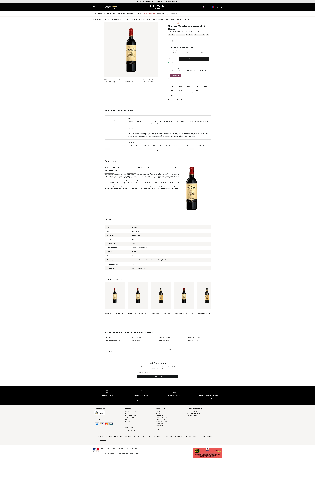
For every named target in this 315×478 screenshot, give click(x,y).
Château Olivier (163, 343)
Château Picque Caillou (192, 343)
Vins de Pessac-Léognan (139, 19)
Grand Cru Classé (109, 173)
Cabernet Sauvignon (167, 176)
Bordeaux (177, 31)
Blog (126, 419)
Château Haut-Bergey (165, 349)
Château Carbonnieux (110, 343)
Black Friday (103, 440)
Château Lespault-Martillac (139, 349)
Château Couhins (136, 346)
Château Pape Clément (192, 340)
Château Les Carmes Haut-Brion (113, 349)
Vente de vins (97, 19)
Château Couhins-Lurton (192, 349)
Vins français (115, 19)
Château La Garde (109, 351)
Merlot (106, 177)
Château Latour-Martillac (138, 340)
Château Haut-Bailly (164, 337)
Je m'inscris (157, 376)
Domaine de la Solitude (165, 346)
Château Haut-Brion (110, 337)
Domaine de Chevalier (138, 337)
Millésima (134, 343)
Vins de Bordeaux (125, 19)
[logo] (157, 7)
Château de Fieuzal (164, 340)
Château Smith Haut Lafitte (193, 337)
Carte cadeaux (160, 415)
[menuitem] (94, 14)
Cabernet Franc (118, 177)
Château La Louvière (191, 346)
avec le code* (154, 1)
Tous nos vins (106, 19)
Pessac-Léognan (185, 31)
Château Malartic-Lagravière (155, 19)
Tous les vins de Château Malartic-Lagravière (180, 99)
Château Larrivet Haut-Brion (112, 346)
